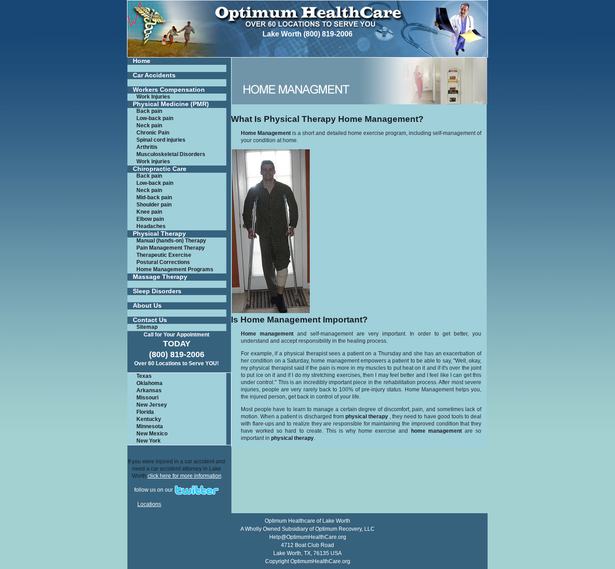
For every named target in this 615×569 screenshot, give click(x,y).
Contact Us (150, 320)
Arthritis (147, 147)
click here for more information (185, 476)
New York (148, 441)
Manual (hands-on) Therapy (171, 240)
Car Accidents (154, 75)
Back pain (149, 111)
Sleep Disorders (157, 291)
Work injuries (153, 161)
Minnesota (149, 426)
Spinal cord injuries (160, 140)
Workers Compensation (169, 89)
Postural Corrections (163, 262)
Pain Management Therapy (170, 248)
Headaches (151, 226)
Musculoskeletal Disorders (170, 154)
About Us (147, 305)
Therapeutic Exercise (163, 255)
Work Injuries (153, 97)
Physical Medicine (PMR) (171, 104)
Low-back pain (154, 118)
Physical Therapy (159, 233)
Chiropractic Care (159, 169)
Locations (149, 504)
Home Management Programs (174, 269)
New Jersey (151, 405)
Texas (144, 376)
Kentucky (148, 419)
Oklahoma (149, 383)
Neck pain (149, 125)
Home (141, 61)
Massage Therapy (160, 276)
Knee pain (149, 212)
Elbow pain (150, 219)
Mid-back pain (154, 197)
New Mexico (151, 433)
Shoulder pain (154, 205)
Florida (145, 412)
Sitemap (147, 327)
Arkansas (149, 390)
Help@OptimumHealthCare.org (307, 537)
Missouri (147, 397)
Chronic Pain (152, 133)
